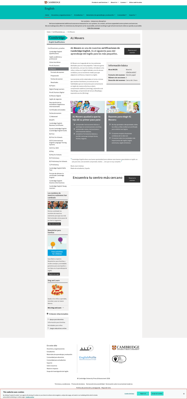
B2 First (51, 134)
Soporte (132, 15)
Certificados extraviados (57, 110)
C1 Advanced (53, 116)
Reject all (143, 393)
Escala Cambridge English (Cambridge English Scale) (58, 130)
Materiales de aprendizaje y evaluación (100, 15)
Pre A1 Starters (54, 65)
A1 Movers (52, 69)
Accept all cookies (157, 393)
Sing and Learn (54, 280)
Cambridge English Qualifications (55, 53)
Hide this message (93, 28)
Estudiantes (78, 15)
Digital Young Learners (56, 89)
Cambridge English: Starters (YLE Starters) (56, 182)
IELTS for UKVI (54, 148)
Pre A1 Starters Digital (56, 92)
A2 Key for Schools (55, 155)
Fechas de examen (57, 79)
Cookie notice (30, 397)
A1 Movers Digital (55, 96)
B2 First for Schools (55, 137)
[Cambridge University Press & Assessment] (125, 354)
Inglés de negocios (55, 99)
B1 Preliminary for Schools (58, 161)
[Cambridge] (52, 3)
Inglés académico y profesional (55, 58)
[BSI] (119, 367)
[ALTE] (86, 355)
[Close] (184, 394)
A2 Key (51, 151)
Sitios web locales (135, 2)
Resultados (54, 82)
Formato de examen (57, 72)
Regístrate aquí (54, 274)
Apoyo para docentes (57, 319)
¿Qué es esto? (131, 72)
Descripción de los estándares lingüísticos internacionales (57, 104)
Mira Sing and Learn (54, 308)
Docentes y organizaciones (61, 15)
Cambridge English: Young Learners (58, 187)
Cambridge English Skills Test (57, 169)
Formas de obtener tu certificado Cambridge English (56, 175)
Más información (54, 224)
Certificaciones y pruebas (56, 48)
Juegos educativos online (58, 328)
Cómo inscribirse (54, 62)
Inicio (47, 15)
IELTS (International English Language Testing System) (58, 143)
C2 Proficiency (54, 165)
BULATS (51, 120)
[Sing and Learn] (57, 290)
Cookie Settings (129, 393)
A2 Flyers (52, 86)
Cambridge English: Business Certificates (56, 124)
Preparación (55, 76)
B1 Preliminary (54, 158)
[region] (93, 394)
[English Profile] (87, 364)
